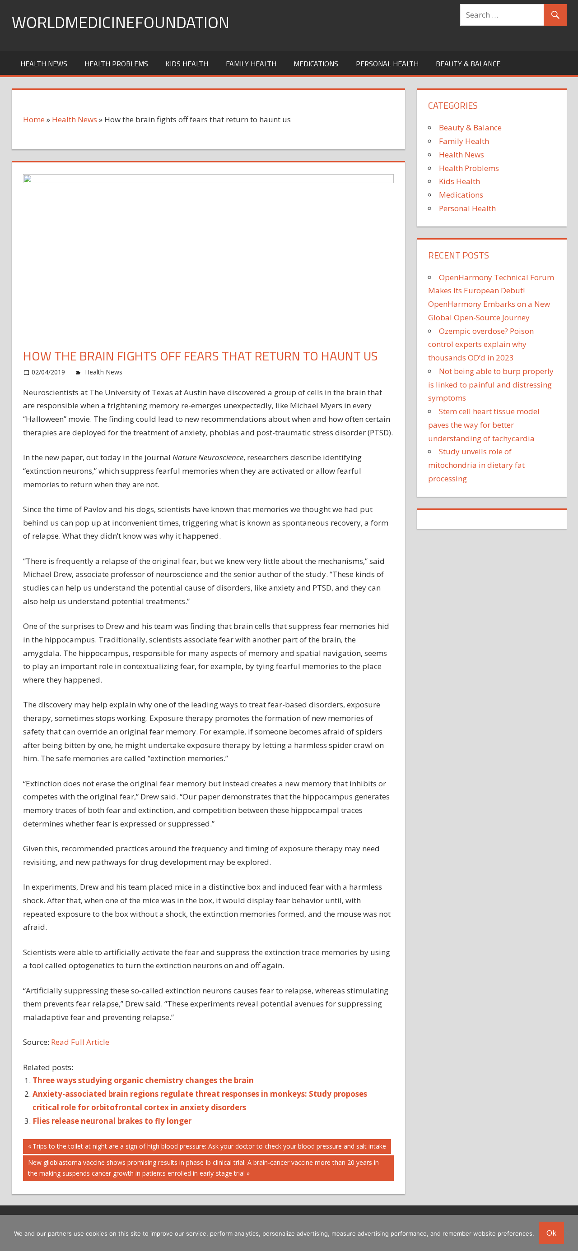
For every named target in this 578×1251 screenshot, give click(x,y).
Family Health (251, 63)
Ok (551, 1233)
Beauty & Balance (468, 63)
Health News (43, 63)
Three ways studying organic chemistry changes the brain (143, 1080)
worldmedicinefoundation (120, 21)
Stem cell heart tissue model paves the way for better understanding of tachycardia (484, 424)
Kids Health (186, 63)
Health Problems (116, 63)
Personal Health (387, 63)
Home (34, 119)
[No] (566, 1232)
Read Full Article (80, 1042)
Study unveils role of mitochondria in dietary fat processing (476, 465)
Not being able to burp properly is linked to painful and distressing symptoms (491, 384)
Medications (316, 63)
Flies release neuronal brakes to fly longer (112, 1121)
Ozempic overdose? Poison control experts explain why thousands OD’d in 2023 (481, 344)
